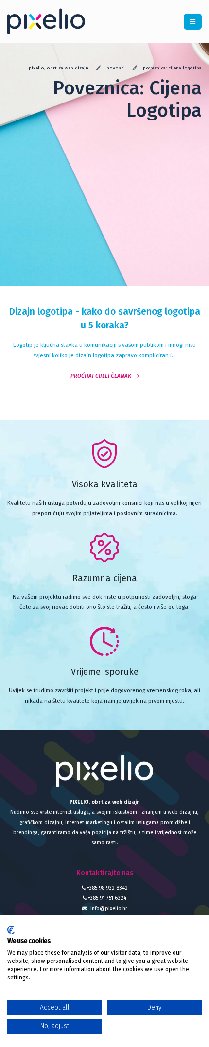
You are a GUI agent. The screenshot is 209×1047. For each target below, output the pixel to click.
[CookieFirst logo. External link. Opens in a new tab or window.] (11, 930)
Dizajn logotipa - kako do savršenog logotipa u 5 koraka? (104, 318)
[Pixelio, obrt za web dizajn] (49, 20)
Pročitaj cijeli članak (103, 375)
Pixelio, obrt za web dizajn (58, 68)
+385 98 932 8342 (107, 888)
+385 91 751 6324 (106, 898)
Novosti (115, 68)
